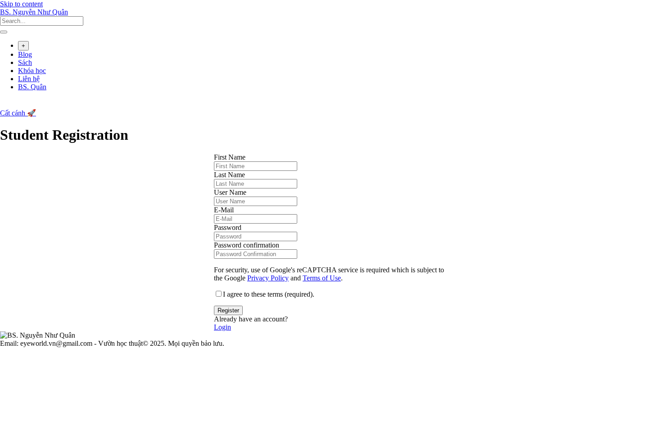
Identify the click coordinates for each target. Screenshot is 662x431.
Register (228, 310)
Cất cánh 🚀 (18, 113)
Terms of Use (322, 278)
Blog (25, 54)
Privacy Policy (268, 278)
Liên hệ (29, 79)
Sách (25, 62)
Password (227, 227)
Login (222, 327)
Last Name (229, 175)
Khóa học (32, 70)
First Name (229, 157)
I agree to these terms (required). (268, 294)
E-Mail (224, 210)
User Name (230, 192)
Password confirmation (246, 245)
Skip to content (21, 4)
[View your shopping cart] (4, 104)
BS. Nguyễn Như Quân (34, 12)
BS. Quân (32, 87)
